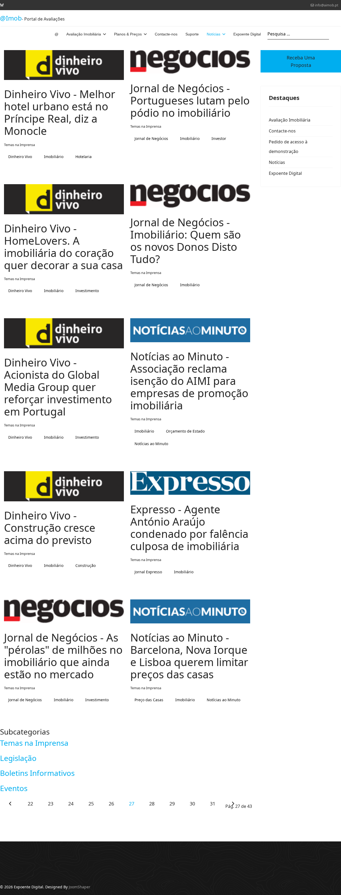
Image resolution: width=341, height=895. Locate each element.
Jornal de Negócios (151, 138)
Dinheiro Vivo (20, 156)
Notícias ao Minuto (151, 443)
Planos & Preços (128, 34)
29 (171, 803)
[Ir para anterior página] (10, 803)
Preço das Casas (149, 699)
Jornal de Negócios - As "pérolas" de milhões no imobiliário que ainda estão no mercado (63, 656)
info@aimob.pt (326, 5)
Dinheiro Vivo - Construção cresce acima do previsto (49, 527)
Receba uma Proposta (301, 61)
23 (50, 803)
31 (212, 803)
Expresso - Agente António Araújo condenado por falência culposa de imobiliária (189, 527)
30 (192, 803)
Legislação (18, 758)
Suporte (192, 34)
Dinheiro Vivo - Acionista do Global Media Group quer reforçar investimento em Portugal (58, 387)
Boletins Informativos (37, 773)
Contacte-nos (166, 34)
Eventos (13, 788)
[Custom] (2, 4)
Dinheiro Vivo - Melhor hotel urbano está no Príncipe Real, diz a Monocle (59, 112)
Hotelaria (83, 156)
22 (30, 803)
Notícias (213, 34)
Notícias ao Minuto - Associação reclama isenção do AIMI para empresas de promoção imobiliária (189, 381)
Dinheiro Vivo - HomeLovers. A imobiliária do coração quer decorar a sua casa (63, 246)
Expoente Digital (247, 34)
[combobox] (298, 34)
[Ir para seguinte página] (232, 803)
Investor (219, 138)
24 (70, 803)
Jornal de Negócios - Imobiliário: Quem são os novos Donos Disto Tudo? (185, 240)
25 (91, 803)
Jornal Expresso (148, 571)
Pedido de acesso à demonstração (288, 146)
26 (111, 803)
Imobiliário (53, 156)
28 (151, 803)
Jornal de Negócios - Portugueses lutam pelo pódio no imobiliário (190, 100)
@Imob (11, 18)
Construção (85, 565)
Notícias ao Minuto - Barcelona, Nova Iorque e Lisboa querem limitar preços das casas (189, 656)
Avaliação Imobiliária (83, 34)
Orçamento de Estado (185, 431)
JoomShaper (79, 886)
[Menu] (337, 34)
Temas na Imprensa (19, 144)
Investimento (87, 290)
